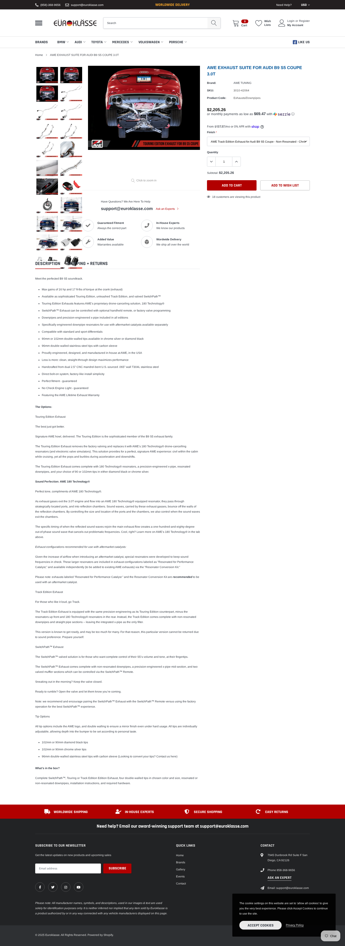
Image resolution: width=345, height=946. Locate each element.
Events (180, 876)
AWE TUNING (242, 83)
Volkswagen (149, 42)
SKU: (210, 90)
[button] (258, 114)
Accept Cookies (261, 925)
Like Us (303, 42)
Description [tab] (47, 264)
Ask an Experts (166, 208)
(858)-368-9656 (50, 5)
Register (304, 20)
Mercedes (120, 42)
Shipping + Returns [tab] (87, 264)
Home (39, 55)
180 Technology (152, 446)
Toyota (97, 42)
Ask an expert (279, 877)
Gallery (180, 869)
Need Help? (284, 5)
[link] (40, 887)
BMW (61, 42)
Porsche (176, 42)
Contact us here (166, 756)
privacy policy (295, 925)
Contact (181, 883)
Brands (41, 42)
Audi (78, 42)
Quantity (212, 152)
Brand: (211, 83)
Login (291, 20)
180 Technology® (153, 303)
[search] (213, 23)
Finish (212, 132)
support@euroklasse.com (87, 5)
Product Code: (216, 98)
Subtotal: (212, 173)
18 (213, 197)
